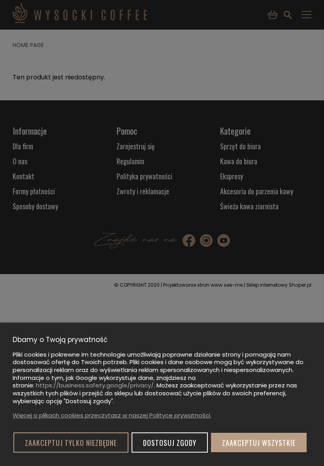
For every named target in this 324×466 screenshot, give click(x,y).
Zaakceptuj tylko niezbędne (71, 443)
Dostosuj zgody (169, 443)
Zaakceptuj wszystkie (259, 443)
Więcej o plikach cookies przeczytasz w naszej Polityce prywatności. (112, 415)
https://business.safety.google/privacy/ (95, 385)
